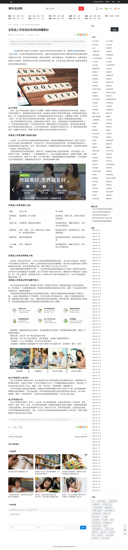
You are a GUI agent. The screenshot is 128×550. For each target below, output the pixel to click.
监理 (13, 18)
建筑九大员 (95, 113)
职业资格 (95, 168)
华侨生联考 (109, 82)
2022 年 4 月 (96, 384)
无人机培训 (95, 133)
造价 (18, 16)
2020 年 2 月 (96, 463)
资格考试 (109, 185)
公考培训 (109, 68)
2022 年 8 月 (96, 372)
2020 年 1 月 (96, 466)
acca (38, 18)
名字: (12, 527)
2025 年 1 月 (96, 285)
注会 (42, 16)
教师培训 (95, 130)
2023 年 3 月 (96, 351)
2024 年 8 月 (96, 300)
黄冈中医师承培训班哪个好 (100, 215)
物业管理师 (109, 140)
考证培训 (109, 161)
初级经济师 (109, 75)
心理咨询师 (95, 120)
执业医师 (95, 123)
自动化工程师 (96, 171)
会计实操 (95, 65)
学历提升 (109, 96)
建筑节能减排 (96, 116)
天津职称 (95, 96)
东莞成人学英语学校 (81, 437)
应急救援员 (109, 109)
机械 (99, 16)
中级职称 (109, 51)
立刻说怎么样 (109, 529)
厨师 (94, 16)
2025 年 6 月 (96, 269)
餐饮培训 (109, 198)
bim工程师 (109, 41)
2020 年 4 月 (96, 457)
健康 (70, 16)
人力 (22, 18)
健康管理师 (95, 68)
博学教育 (11, 35)
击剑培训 (95, 75)
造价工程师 (109, 192)
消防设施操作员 (97, 529)
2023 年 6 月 (96, 342)
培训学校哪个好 (110, 510)
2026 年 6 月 (96, 233)
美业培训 (109, 154)
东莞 (74, 51)
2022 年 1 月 (96, 393)
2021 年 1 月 (96, 430)
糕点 (94, 18)
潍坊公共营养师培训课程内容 (101, 212)
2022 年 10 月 (96, 366)
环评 (18, 18)
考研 (78, 18)
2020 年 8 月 (96, 445)
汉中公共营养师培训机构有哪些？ (102, 209)
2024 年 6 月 (96, 306)
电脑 (50, 18)
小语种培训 (109, 103)
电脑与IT (95, 147)
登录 (113, 1)
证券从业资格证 (111, 178)
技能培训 (109, 127)
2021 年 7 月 (96, 412)
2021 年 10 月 (96, 402)
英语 (54, 16)
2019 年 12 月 (96, 469)
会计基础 (109, 61)
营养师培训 (109, 174)
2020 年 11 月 (96, 436)
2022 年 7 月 (96, 375)
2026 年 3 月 (96, 242)
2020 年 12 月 (96, 433)
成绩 (111, 519)
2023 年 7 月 (96, 339)
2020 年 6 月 (96, 451)
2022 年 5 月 (96, 381)
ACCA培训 (95, 41)
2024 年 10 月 (96, 294)
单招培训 (95, 85)
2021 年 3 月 (96, 424)
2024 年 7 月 (96, 303)
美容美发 (95, 157)
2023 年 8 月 (96, 336)
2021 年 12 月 (96, 397)
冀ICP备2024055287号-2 (68, 546)
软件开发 (95, 188)
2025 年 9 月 (96, 260)
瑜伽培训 (109, 144)
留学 (74, 18)
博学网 (59, 546)
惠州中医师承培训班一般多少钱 (102, 218)
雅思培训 (109, 195)
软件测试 (109, 188)
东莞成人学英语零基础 (15, 437)
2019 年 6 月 (96, 487)
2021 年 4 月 (96, 421)
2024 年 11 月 (96, 291)
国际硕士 (95, 92)
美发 (86, 18)
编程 (54, 18)
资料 (106, 16)
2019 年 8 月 (96, 481)
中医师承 (109, 48)
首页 (11, 1)
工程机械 (95, 109)
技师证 (94, 127)
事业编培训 (109, 55)
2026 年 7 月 (96, 230)
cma (42, 18)
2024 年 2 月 (96, 318)
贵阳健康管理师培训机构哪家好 (102, 221)
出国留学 (109, 72)
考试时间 (103, 532)
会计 (29, 16)
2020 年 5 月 (96, 454)
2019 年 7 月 (96, 484)
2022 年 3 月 (96, 387)
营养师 (94, 174)
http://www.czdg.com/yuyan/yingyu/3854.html (57, 419)
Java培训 (109, 44)
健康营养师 (108, 507)
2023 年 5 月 (96, 345)
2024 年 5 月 (96, 309)
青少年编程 (105, 538)
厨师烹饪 (109, 85)
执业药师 (109, 123)
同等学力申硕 (96, 89)
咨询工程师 (109, 89)
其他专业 (95, 72)
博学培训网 (15, 8)
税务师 (94, 154)
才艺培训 (109, 120)
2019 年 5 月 (96, 490)
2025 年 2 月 (96, 282)
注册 (118, 1)
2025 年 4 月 (96, 276)
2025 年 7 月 (96, 266)
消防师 (94, 140)
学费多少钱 (106, 513)
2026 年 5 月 (96, 236)
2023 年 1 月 (96, 357)
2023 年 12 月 (96, 324)
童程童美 (95, 532)
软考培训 (95, 192)
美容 (90, 18)
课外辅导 (109, 181)
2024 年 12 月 (96, 288)
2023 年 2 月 (96, 354)
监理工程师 (95, 150)
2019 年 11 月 (96, 472)
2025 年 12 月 (96, 251)
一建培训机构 (112, 501)
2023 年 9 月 (96, 333)
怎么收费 (105, 519)
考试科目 (112, 532)
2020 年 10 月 (96, 439)
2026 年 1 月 (96, 248)
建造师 (108, 116)
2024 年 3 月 (96, 315)
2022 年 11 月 (96, 363)
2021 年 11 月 (96, 399)
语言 (50, 16)
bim (93, 501)
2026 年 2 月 (96, 245)
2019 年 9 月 (96, 478)
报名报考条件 (107, 523)
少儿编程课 (95, 519)
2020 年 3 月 (96, 460)
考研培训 (109, 157)
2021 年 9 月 (96, 405)
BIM (22, 16)
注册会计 (109, 137)
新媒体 (108, 130)
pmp (93, 48)
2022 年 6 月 (96, 378)
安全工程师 (95, 99)
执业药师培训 (96, 523)
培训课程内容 (96, 513)
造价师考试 (95, 538)
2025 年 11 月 (96, 254)
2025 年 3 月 (96, 279)
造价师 (94, 195)
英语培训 (15, 24)
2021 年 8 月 (96, 409)
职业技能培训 (110, 164)
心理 (78, 16)
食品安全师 (95, 198)
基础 (34, 16)
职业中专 (95, 164)
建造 (9, 16)
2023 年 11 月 (96, 327)
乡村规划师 (95, 55)
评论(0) (37, 35)
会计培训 (109, 58)
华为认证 (95, 82)
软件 (62, 18)
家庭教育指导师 (111, 99)
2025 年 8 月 (96, 263)
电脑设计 (109, 147)
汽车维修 (95, 137)
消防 (9, 18)
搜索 (92, 26)
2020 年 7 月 (96, 448)
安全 (13, 16)
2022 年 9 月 (96, 369)
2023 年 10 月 (96, 330)
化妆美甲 (109, 79)
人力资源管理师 (97, 58)
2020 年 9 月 (96, 442)
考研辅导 (95, 161)
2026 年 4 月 (96, 239)
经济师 (117, 16)
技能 (86, 16)
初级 (29, 18)
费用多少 (100, 535)
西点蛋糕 (95, 178)
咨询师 (111, 16)
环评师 (94, 144)
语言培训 (95, 181)
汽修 (99, 18)
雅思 (62, 16)
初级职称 (95, 79)
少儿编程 (109, 106)
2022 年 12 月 (96, 360)
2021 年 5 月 (96, 418)
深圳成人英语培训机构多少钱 (18, 471)
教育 (70, 18)
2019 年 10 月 (96, 475)
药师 (74, 16)
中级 (34, 18)
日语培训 (109, 133)
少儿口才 (95, 106)
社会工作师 (109, 150)
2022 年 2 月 (96, 390)
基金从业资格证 (111, 92)
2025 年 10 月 (96, 257)
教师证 (105, 526)
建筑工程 (109, 113)
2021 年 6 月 (96, 415)
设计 (58, 18)
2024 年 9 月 (96, 297)
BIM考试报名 (101, 501)
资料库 (94, 185)
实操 (38, 16)
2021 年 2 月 (96, 427)
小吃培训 (95, 103)
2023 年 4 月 (96, 348)
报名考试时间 (96, 526)
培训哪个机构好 (97, 510)
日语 (58, 16)
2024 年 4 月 (96, 312)
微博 (118, 8)
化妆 (90, 16)
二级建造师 (95, 504)
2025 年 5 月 (96, 272)
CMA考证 (95, 44)
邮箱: (39, 527)
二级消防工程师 (107, 504)
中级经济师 (95, 51)
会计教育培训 (110, 65)
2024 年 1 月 (96, 321)
